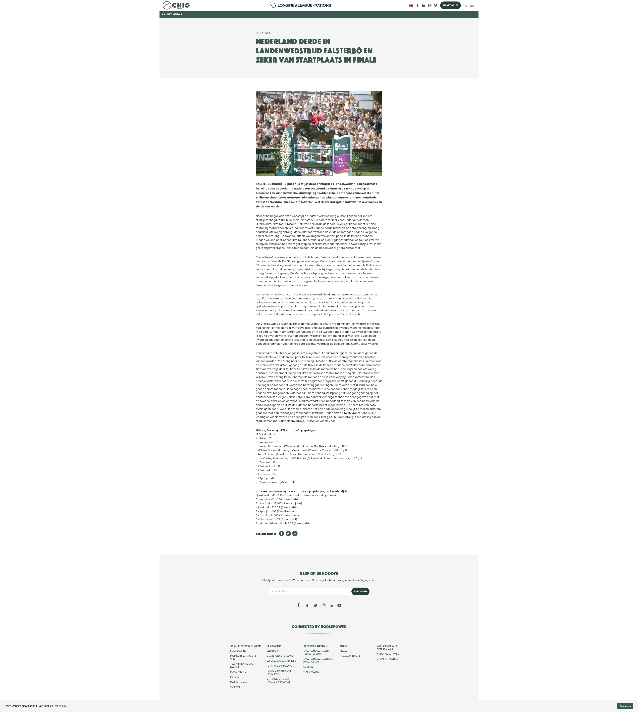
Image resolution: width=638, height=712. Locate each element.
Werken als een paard (387, 653)
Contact (235, 686)
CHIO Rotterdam (177, 5)
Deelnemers (273, 650)
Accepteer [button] (625, 706)
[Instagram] (323, 605)
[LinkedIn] (423, 5)
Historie (234, 676)
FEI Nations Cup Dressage (280, 665)
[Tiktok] (307, 605)
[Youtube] (339, 605)
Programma (274, 645)
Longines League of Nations (281, 660)
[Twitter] (316, 605)
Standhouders (311, 671)
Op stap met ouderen (387, 658)
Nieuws (343, 650)
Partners (308, 666)
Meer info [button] (60, 706)
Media (343, 645)
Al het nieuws (173, 14)
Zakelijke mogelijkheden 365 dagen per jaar (318, 660)
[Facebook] (299, 605)
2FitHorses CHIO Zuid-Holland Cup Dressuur (279, 680)
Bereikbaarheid (238, 650)
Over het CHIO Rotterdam (245, 645)
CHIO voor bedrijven (315, 645)
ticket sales (450, 5)
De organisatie (238, 671)
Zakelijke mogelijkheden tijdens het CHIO (316, 652)
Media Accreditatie (350, 655)
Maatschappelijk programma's (386, 647)
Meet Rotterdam (238, 681)
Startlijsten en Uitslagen (280, 655)
